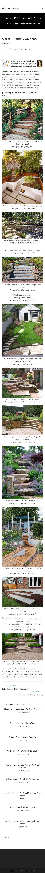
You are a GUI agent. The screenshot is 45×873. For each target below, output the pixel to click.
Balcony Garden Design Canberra (22, 737)
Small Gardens (24, 49)
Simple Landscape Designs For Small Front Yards (22, 822)
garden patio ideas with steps (29, 677)
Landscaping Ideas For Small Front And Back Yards (22, 794)
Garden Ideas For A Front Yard (22, 723)
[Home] (6, 24)
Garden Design (11, 8)
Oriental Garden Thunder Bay (22, 807)
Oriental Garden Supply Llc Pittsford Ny (22, 779)
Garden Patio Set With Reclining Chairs (22, 751)
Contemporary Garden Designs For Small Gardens (22, 766)
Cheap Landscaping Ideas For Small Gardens (22, 709)
